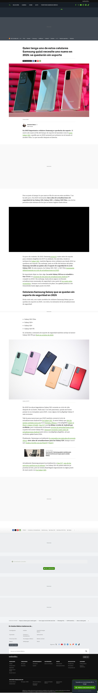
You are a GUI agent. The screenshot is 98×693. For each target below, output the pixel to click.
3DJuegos (23, 663)
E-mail (40, 61)
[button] (32, 124)
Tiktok (88, 5)
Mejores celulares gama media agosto (28, 620)
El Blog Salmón (83, 663)
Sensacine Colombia (35, 684)
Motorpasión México (59, 682)
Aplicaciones (40, 634)
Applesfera (11, 667)
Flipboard (38, 61)
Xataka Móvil (12, 665)
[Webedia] (85, 1)
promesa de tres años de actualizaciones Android (50, 277)
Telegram (67, 644)
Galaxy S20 (35, 261)
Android (47, 38)
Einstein (52, 38)
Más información (59, 691)
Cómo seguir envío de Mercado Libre (47, 620)
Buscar (86, 651)
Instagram (83, 5)
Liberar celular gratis (81, 620)
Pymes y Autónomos (82, 666)
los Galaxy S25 (41, 470)
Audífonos (41, 38)
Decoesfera (70, 665)
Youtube (81, 5)
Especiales (11, 634)
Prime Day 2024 (13, 638)
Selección (16, 5)
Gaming (24, 5)
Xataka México (12, 681)
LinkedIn (76, 644)
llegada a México (51, 423)
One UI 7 (42, 425)
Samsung (34, 38)
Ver (49, 568)
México (11, 641)
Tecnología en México (28, 638)
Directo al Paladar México (49, 682)
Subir (85, 657)
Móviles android (40, 638)
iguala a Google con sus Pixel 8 (36, 443)
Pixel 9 (50, 443)
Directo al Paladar (49, 663)
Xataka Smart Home (12, 670)
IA (20, 38)
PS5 (24, 38)
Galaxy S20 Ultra (62, 530)
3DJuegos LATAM (24, 681)
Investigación (12, 630)
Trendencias (71, 663)
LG (57, 38)
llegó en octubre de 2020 (44, 335)
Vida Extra (23, 665)
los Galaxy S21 (47, 420)
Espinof (34, 665)
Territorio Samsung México (49, 5)
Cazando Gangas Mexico (41, 631)
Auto (36, 5)
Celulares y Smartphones (34, 530)
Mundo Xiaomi (12, 672)
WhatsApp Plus (60, 620)
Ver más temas (13, 645)
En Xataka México (49, 450)
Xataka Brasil (12, 683)
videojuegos (26, 641)
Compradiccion (71, 667)
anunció (54, 257)
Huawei (28, 38)
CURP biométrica (70, 620)
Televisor (72, 38)
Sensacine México (37, 681)
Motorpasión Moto (60, 665)
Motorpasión (59, 663)
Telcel (38, 641)
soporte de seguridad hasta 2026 (62, 427)
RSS (70, 644)
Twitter (78, 5)
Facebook (76, 5)
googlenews (86, 5)
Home (30, 5)
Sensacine (35, 663)
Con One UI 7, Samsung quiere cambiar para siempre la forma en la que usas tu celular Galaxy (58, 453)
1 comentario (28, 61)
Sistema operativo (64, 38)
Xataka (10, 663)
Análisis (25, 630)
